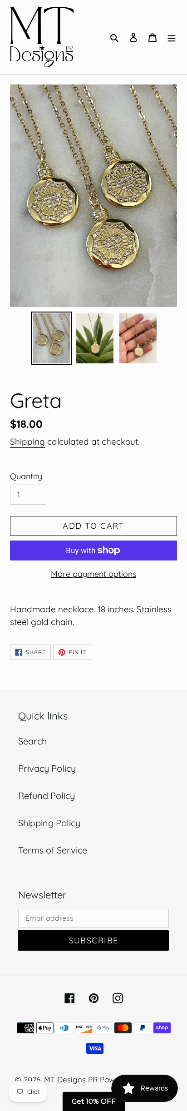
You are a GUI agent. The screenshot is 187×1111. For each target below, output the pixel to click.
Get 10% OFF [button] (94, 1101)
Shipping (27, 441)
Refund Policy (46, 795)
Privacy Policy (47, 768)
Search (32, 741)
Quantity (26, 476)
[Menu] (171, 36)
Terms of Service (52, 850)
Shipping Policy (49, 822)
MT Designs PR (71, 1079)
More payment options (93, 574)
